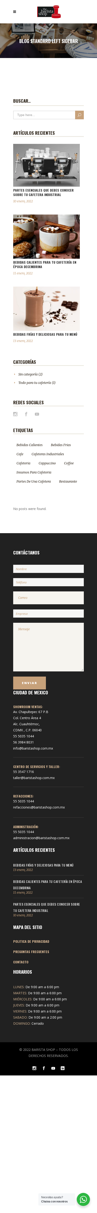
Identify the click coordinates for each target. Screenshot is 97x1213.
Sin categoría (28, 374)
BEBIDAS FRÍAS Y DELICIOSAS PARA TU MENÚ (45, 334)
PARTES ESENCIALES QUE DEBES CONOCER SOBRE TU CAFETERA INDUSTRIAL (43, 192)
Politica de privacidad (31, 941)
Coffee (69, 463)
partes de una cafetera (33, 481)
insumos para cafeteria (33, 472)
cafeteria (23, 463)
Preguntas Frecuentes (31, 951)
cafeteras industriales (48, 454)
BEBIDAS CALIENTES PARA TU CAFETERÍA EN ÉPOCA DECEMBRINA (44, 264)
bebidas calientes (29, 445)
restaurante (68, 481)
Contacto (20, 961)
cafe (19, 454)
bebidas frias (61, 445)
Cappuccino (47, 463)
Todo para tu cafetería (34, 383)
